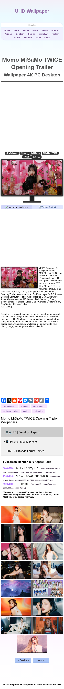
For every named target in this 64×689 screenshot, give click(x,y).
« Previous (23, 660)
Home (7, 30)
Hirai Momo (35, 153)
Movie (35, 30)
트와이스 (36, 157)
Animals (8, 34)
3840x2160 (8, 468)
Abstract (55, 30)
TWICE (26, 157)
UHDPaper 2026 (53, 684)
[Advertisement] (32, 238)
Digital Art (43, 34)
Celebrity (20, 34)
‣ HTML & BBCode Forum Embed (24, 451)
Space (47, 37)
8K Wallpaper (26, 684)
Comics (31, 34)
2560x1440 (8, 476)
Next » (41, 660)
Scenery (28, 37)
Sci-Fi (38, 37)
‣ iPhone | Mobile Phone (20, 441)
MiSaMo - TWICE (50, 153)
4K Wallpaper (12, 153)
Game (16, 30)
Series (45, 30)
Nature (17, 37)
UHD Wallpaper (32, 11)
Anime (26, 30)
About (39, 684)
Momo (23, 153)
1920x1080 (8, 484)
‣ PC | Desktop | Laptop (21, 432)
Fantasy (55, 34)
